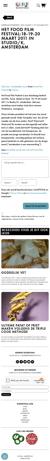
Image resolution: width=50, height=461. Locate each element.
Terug (9, 17)
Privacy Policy (16, 192)
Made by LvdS (25, 458)
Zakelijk (25, 411)
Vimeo (15, 89)
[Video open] (39, 5)
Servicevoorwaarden (36, 192)
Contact (25, 422)
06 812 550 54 (14, 355)
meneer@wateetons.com (31, 355)
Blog (25, 409)
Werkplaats (25, 420)
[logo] (22, 5)
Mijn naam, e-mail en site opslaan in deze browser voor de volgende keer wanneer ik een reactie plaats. (22, 217)
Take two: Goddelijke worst (14, 86)
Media (25, 415)
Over (25, 407)
